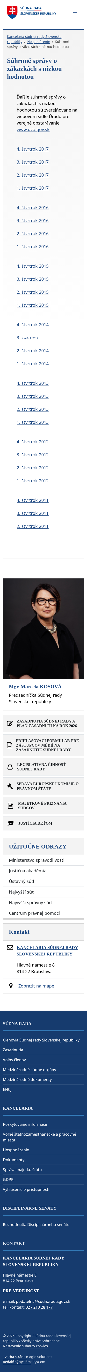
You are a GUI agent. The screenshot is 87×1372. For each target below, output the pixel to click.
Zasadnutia (13, 1050)
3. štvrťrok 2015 (33, 279)
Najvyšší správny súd (30, 902)
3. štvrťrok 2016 (33, 220)
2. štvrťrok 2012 (33, 468)
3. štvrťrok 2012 (33, 454)
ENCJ (7, 1089)
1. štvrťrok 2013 (33, 422)
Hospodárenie (38, 41)
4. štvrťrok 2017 (33, 149)
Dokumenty (13, 1159)
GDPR (8, 1179)
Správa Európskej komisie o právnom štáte (48, 786)
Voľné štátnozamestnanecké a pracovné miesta (39, 1137)
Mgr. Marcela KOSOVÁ (35, 686)
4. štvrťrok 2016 (33, 207)
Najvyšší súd (22, 892)
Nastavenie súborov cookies (25, 1346)
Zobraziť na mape (36, 986)
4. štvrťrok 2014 (33, 324)
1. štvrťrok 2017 (33, 188)
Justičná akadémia (27, 871)
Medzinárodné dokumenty (27, 1079)
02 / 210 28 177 (39, 1307)
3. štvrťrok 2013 (33, 396)
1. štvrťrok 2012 (33, 481)
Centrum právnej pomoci (34, 913)
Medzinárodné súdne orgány (29, 1069)
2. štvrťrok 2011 (33, 526)
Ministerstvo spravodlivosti (37, 860)
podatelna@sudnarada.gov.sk (43, 1301)
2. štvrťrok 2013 (33, 409)
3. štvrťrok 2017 (33, 162)
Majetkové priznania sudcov (42, 805)
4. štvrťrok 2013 (33, 383)
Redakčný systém (17, 1361)
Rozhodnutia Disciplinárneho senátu (36, 1224)
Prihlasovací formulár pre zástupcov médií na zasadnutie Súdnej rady (47, 745)
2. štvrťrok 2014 (33, 350)
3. (27, 337)
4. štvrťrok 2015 (33, 266)
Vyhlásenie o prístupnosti (26, 1189)
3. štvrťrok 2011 (33, 513)
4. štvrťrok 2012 (33, 441)
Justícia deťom (35, 823)
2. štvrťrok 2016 (33, 233)
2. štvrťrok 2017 (33, 175)
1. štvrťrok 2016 (33, 246)
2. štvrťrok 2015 (33, 292)
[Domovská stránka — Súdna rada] (32, 12)
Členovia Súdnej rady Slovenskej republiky (41, 1040)
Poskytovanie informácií (25, 1124)
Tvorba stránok (15, 1356)
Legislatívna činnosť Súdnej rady (41, 766)
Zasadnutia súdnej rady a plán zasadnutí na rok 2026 (47, 723)
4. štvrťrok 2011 (33, 500)
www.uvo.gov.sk (33, 129)
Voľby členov (14, 1059)
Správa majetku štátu (22, 1169)
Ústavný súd (21, 881)
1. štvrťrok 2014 (33, 363)
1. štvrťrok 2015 (33, 305)
